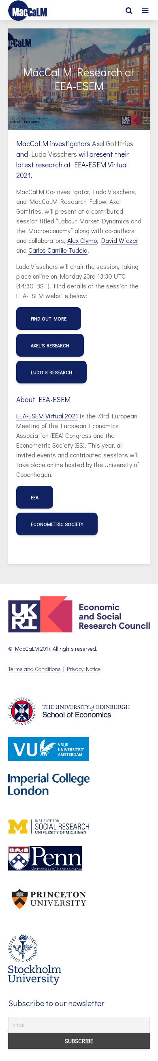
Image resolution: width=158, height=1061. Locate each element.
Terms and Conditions (34, 669)
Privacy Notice (83, 669)
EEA (34, 497)
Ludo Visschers (54, 154)
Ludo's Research (51, 372)
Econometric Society (57, 524)
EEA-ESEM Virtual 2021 (47, 415)
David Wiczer (119, 240)
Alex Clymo (82, 240)
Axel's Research (50, 345)
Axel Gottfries (112, 143)
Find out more (48, 318)
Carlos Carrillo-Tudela (58, 250)
